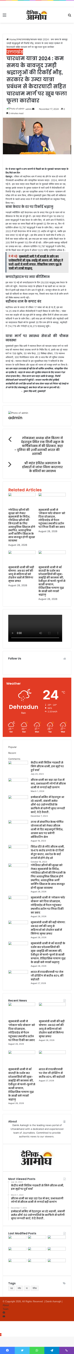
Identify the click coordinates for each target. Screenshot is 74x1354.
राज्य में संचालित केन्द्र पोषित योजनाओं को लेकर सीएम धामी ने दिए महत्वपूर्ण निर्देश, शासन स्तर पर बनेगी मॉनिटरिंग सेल (47, 829)
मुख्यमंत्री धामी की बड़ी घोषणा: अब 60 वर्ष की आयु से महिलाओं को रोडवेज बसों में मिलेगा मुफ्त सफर (21, 574)
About (6, 1305)
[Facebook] (4, 1312)
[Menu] (4, 16)
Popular (12, 747)
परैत (19, 1288)
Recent (12, 752)
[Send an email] (33, 109)
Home (12, 39)
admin (29, 109)
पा (27, 1288)
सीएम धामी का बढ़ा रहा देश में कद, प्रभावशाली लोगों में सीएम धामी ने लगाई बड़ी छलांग (48, 783)
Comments (14, 758)
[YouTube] (4, 1316)
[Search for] (69, 16)
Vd (11, 1288)
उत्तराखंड (26, 39)
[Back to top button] (0, 1334)
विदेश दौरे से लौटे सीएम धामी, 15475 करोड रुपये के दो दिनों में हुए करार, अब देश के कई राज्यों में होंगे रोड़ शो (47, 852)
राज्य (19, 39)
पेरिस (35, 1288)
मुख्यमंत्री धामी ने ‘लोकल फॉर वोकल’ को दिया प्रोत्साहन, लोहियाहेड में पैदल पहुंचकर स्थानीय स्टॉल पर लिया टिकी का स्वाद (51, 518)
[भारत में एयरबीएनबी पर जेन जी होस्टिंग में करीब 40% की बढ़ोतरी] (18, 972)
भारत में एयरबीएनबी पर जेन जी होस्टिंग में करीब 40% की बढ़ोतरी (47, 975)
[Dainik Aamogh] (37, 15)
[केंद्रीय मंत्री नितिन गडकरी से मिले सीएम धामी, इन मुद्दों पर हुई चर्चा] (18, 763)
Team (5, 1309)
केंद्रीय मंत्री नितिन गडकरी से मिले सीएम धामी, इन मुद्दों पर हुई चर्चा (47, 766)
